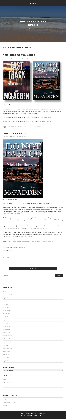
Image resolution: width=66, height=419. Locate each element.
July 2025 (5, 298)
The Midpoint (6, 405)
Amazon (28, 117)
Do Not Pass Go (7, 121)
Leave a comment (35, 127)
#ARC (9, 241)
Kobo (38, 117)
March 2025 (6, 307)
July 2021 (5, 361)
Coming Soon (12, 127)
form (14, 226)
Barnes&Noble (46, 117)
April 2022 (5, 345)
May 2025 (5, 301)
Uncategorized (22, 136)
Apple (34, 117)
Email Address (7, 250)
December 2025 (7, 294)
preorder (30, 58)
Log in (4, 379)
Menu (34, 3)
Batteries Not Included (9, 402)
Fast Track (6, 117)
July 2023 (5, 317)
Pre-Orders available (19, 55)
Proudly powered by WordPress (33, 413)
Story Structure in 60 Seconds (11, 399)
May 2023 (5, 320)
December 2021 (7, 348)
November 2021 (7, 351)
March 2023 (6, 326)
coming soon (22, 58)
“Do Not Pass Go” (15, 133)
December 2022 (7, 335)
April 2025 (5, 304)
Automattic (40, 416)
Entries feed (6, 383)
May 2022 (5, 342)
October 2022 (7, 339)
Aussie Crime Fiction (18, 241)
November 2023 (7, 313)
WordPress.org (7, 389)
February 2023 (7, 329)
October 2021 (6, 354)
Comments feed (7, 386)
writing (35, 58)
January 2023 (6, 332)
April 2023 (6, 323)
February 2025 (7, 310)
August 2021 (6, 357)
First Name (6, 257)
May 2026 (5, 291)
